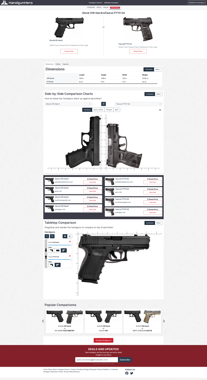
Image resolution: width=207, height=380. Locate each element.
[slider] (71, 245)
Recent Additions (104, 369)
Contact (73, 369)
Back (116, 110)
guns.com (58, 191)
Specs (99, 7)
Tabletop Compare (111, 3)
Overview (91, 7)
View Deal (92, 182)
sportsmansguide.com (63, 200)
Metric (158, 69)
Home (45, 369)
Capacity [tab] (65, 64)
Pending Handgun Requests (87, 369)
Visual (105, 7)
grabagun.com (60, 209)
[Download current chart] (160, 110)
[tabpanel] (103, 75)
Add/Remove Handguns (197, 2)
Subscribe (125, 359)
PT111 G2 (50, 82)
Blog (50, 369)
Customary (148, 69)
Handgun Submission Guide (53, 372)
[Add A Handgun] (47, 236)
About (55, 369)
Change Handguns (103, 340)
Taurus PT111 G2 (122, 179)
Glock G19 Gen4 (61, 179)
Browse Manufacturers (72, 372)
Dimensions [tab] (50, 64)
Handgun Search (95, 3)
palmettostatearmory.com (64, 182)
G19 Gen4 (50, 78)
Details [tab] (58, 64)
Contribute (114, 369)
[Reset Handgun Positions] (52, 236)
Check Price (69, 51)
